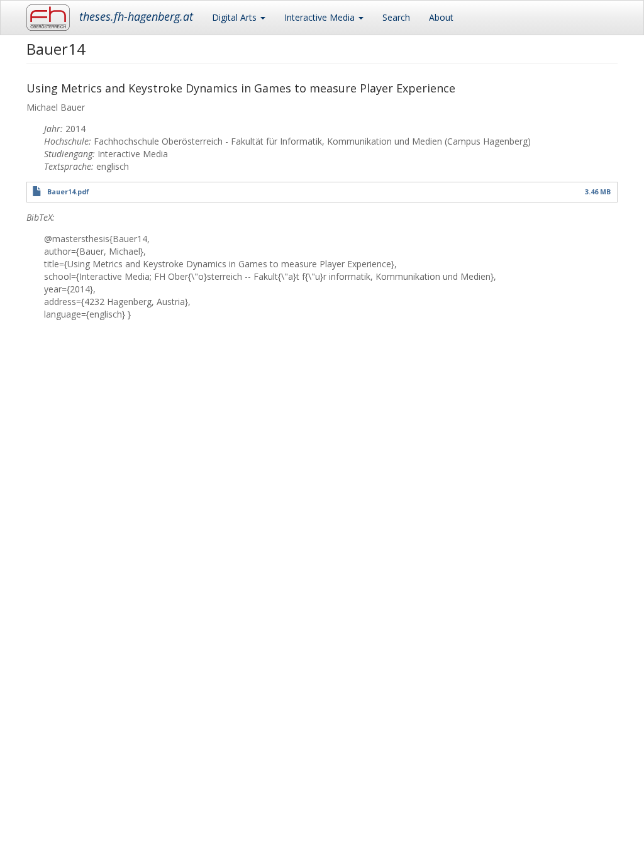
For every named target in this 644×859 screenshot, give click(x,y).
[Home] (52, 17)
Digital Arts (235, 17)
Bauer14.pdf (68, 191)
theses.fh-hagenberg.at (136, 16)
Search (396, 17)
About (441, 17)
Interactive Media (320, 17)
